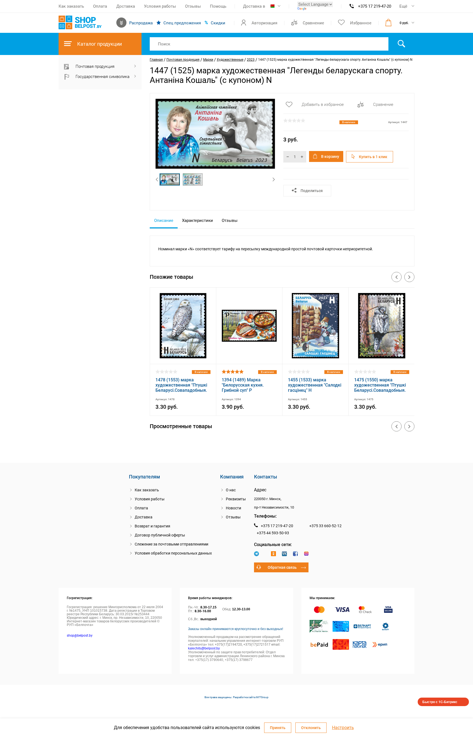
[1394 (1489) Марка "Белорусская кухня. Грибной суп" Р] (249, 356)
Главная (156, 60)
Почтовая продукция (183, 60)
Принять (277, 728)
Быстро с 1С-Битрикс (439, 701)
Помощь (218, 6)
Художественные (230, 60)
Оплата (100, 6)
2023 (251, 60)
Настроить (343, 728)
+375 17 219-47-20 (374, 6)
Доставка (125, 6)
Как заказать (71, 6)
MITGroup (262, 697)
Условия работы (160, 6)
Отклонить (311, 728)
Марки (208, 60)
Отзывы (193, 6)
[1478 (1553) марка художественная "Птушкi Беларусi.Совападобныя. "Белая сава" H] (182, 356)
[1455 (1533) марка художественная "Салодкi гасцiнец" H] (315, 356)
